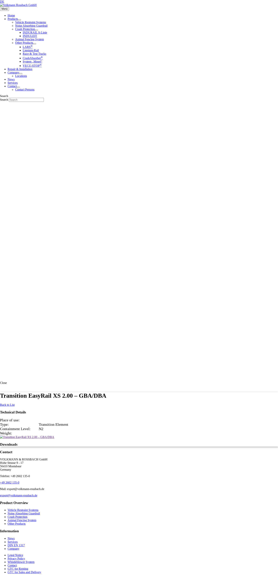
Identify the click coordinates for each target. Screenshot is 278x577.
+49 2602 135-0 (9, 482)
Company (13, 548)
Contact (12, 565)
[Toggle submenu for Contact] (18, 87)
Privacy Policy (16, 558)
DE (2, 1)
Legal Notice (15, 555)
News (11, 538)
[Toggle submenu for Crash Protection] (36, 30)
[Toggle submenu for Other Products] (34, 43)
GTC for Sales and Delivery (24, 572)
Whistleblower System (21, 562)
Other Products (17, 523)
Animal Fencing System (22, 520)
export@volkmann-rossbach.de (18, 495)
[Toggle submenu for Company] (20, 73)
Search (4, 99)
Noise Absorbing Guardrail (24, 513)
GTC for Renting (18, 568)
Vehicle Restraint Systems (23, 510)
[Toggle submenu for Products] (19, 19)
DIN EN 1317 (16, 545)
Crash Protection (17, 516)
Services (13, 541)
